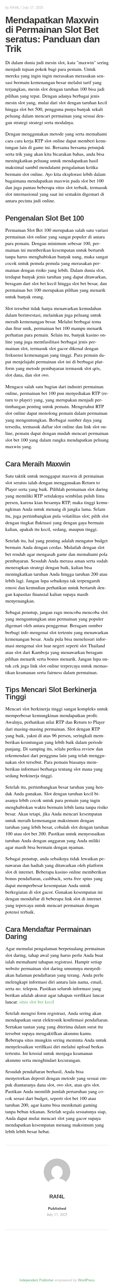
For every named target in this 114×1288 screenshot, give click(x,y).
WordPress (86, 1280)
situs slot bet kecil (36, 1001)
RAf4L (15, 8)
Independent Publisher (36, 1280)
